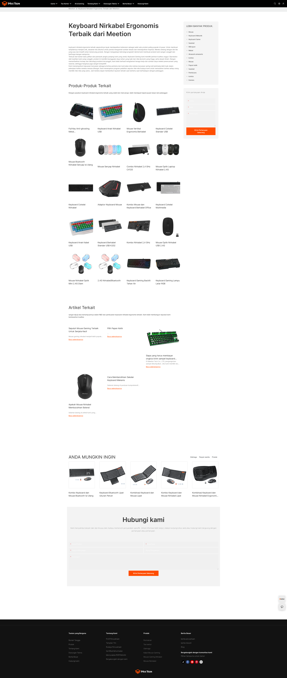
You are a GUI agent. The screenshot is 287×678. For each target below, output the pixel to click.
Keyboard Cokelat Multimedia (164, 206)
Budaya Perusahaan (114, 647)
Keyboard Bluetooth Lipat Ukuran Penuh (111, 494)
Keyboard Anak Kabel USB (79, 244)
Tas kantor (148, 644)
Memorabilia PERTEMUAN (116, 655)
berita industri (186, 643)
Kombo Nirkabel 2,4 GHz (138, 242)
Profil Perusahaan (113, 639)
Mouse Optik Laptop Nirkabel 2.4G (165, 168)
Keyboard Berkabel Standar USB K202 (107, 244)
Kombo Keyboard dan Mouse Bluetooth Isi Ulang (81, 494)
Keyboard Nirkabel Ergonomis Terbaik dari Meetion (99, 9)
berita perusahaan (188, 639)
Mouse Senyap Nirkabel (109, 166)
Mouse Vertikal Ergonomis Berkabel (136, 130)
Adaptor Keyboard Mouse (110, 204)
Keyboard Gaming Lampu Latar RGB (168, 282)
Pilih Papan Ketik (115, 328)
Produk (214, 457)
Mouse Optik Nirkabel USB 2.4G (166, 244)
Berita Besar (73, 657)
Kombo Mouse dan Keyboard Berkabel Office (139, 206)
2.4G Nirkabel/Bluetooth (109, 280)
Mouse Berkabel (150, 661)
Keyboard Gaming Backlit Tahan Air (139, 282)
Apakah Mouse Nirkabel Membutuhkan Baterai (80, 406)
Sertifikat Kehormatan (114, 651)
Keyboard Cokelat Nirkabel (77, 206)
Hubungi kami (74, 661)
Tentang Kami (74, 648)
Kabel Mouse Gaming (152, 653)
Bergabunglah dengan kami (116, 659)
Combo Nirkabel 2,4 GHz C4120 (138, 168)
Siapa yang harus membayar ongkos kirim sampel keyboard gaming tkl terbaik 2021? (160, 357)
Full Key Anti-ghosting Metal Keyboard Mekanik (79, 130)
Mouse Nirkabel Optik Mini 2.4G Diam (79, 282)
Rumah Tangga (74, 640)
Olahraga (193, 457)
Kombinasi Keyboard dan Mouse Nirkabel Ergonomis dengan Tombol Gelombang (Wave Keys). (205, 494)
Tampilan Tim (111, 643)
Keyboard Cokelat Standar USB (164, 130)
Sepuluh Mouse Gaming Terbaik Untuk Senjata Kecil (83, 330)
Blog (182, 647)
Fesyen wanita (204, 457)
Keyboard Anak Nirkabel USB (109, 130)
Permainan (148, 640)
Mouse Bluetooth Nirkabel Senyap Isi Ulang (81, 163)
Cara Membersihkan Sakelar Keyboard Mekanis (120, 378)
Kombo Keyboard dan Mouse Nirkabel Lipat (171, 494)
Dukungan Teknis (75, 653)
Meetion (72, 9)
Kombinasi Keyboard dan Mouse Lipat (142, 494)
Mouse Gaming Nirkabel (153, 657)
